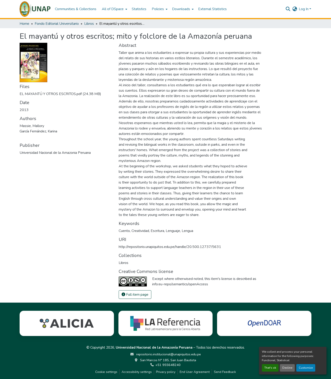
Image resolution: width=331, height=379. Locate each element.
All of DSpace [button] (113, 9)
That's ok (270, 368)
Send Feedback (225, 372)
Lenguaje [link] (173, 230)
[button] (35, 9)
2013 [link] (24, 109)
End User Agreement (195, 372)
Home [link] (24, 23)
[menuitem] (114, 9)
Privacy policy (165, 372)
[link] (66, 94)
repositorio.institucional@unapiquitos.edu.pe (168, 354)
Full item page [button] (136, 294)
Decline (287, 368)
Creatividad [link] (140, 230)
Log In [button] (304, 9)
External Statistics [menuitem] (212, 9)
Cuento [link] (124, 230)
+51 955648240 (168, 365)
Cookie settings (106, 372)
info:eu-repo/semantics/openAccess (180, 284)
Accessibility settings (137, 372)
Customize (306, 368)
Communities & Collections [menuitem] (75, 9)
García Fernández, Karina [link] (38, 131)
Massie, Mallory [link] (32, 125)
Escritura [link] (157, 230)
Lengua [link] (187, 230)
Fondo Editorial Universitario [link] (57, 23)
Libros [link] (89, 23)
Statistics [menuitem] (139, 9)
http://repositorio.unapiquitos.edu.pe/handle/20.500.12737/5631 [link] (170, 246)
